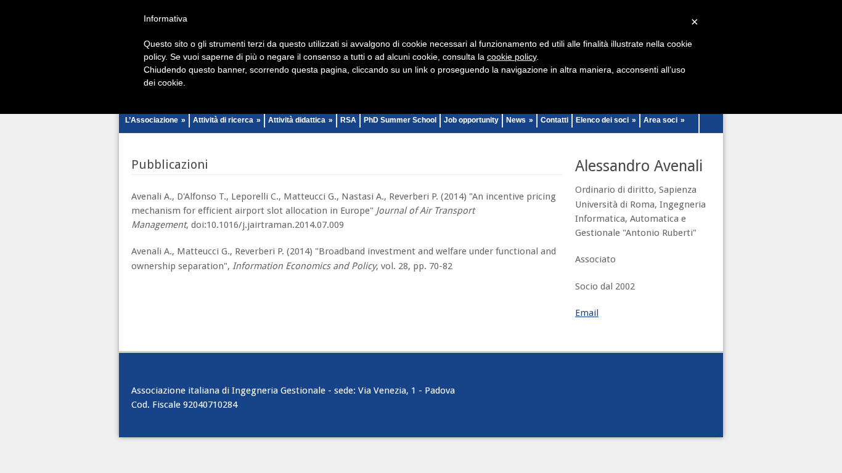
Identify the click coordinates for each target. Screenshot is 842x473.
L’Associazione (155, 120)
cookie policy (511, 57)
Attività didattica (300, 120)
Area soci (664, 120)
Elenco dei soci (606, 120)
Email (587, 312)
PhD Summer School (400, 120)
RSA (348, 120)
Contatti (554, 120)
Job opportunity (471, 120)
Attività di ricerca (227, 120)
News (519, 120)
